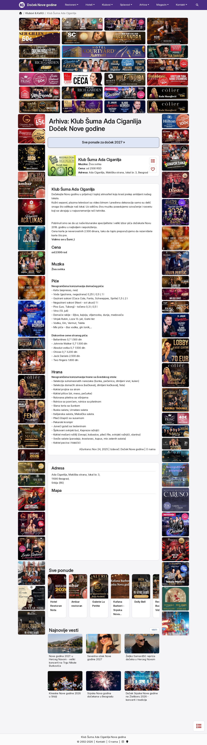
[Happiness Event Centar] (31, 136)
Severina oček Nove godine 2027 (99, 658)
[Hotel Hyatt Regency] (124, 79)
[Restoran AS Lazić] (175, 281)
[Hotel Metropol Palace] (167, 51)
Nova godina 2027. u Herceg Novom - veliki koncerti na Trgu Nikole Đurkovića (62, 661)
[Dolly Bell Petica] (175, 623)
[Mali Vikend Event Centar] (31, 411)
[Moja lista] (153, 161)
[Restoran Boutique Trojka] (31, 479)
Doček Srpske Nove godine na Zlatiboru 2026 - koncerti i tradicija (142, 696)
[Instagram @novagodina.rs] (123, 741)
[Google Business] (128, 741)
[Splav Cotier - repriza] (167, 92)
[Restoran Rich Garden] (39, 65)
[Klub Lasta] (31, 287)
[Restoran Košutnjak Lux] (167, 65)
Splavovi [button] (125, 4)
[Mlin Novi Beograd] (167, 30)
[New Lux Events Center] (175, 294)
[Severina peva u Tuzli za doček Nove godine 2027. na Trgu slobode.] (103, 643)
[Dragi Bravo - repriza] (124, 106)
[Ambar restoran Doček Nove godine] (78, 586)
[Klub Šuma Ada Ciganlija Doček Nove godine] (62, 165)
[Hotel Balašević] (167, 79)
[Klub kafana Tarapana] (31, 343)
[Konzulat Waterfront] (175, 430)
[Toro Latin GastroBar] (31, 157)
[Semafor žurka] (175, 157)
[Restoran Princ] (39, 79)
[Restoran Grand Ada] (31, 120)
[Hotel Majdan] (175, 262)
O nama (150, 449)
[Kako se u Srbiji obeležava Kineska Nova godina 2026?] (65, 680)
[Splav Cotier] (39, 106)
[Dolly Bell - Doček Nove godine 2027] (141, 586)
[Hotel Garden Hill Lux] (31, 361)
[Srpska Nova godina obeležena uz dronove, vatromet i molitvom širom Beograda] (103, 680)
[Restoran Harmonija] (124, 92)
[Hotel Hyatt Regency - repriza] (31, 212)
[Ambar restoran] (31, 184)
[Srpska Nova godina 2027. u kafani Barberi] (120, 586)
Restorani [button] (70, 4)
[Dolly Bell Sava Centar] (31, 597)
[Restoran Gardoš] (175, 399)
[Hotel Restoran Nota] (31, 454)
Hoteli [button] (89, 4)
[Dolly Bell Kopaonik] (31, 572)
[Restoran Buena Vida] (39, 51)
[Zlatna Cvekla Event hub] (175, 212)
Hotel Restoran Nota (56, 605)
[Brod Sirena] (175, 474)
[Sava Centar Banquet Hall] (103, 37)
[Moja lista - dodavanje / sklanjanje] (153, 169)
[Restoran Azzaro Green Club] (31, 262)
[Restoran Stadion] (175, 306)
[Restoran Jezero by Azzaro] (103, 65)
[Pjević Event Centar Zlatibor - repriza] (82, 106)
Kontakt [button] (180, 4)
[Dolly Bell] (31, 622)
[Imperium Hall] (175, 184)
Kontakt (100, 741)
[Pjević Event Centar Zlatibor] (82, 79)
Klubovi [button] (106, 4)
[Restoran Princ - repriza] (82, 24)
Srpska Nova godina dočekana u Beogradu (100, 695)
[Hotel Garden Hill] (39, 24)
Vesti (154, 629)
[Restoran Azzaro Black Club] (124, 24)
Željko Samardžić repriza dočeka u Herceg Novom (140, 658)
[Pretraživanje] (197, 5)
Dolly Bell (139, 601)
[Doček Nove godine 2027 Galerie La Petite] (99, 586)
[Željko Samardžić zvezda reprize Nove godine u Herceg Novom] (142, 643)
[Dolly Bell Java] (175, 598)
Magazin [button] (161, 4)
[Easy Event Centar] (31, 467)
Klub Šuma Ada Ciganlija (99, 159)
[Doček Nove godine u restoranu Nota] (57, 586)
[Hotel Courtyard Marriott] (103, 51)
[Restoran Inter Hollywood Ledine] (175, 136)
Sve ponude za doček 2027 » (103, 142)
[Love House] (39, 92)
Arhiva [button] (143, 4)
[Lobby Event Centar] (175, 350)
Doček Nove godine (42, 5)
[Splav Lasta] (31, 238)
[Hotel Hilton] (175, 120)
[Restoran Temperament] (175, 456)
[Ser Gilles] (39, 37)
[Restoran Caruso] (175, 499)
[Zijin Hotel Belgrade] (175, 573)
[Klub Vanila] (175, 443)
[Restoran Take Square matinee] (31, 436)
